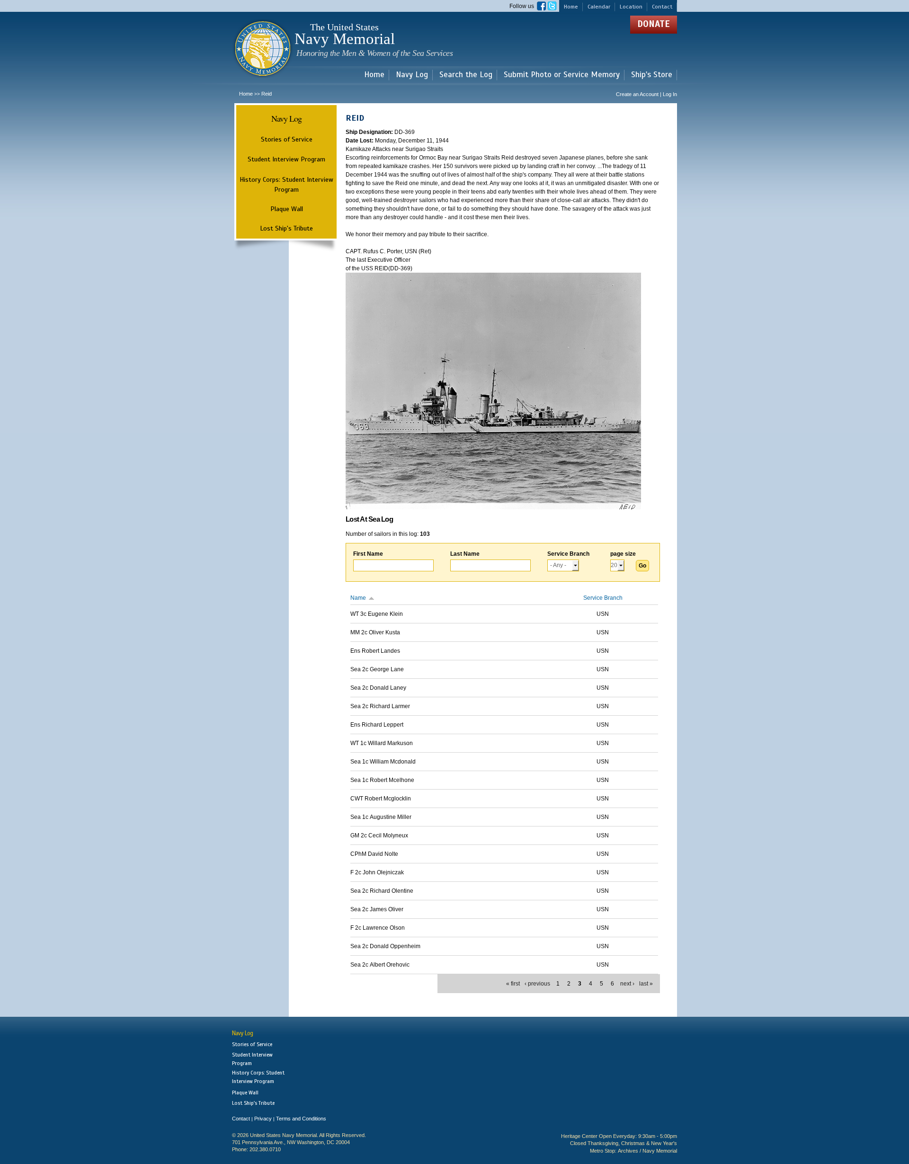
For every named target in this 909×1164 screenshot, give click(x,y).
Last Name (465, 554)
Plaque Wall (286, 208)
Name (358, 598)
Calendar (599, 6)
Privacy (263, 1118)
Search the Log (465, 75)
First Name (368, 554)
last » (646, 983)
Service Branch (568, 554)
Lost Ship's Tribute (286, 228)
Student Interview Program (286, 159)
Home (571, 6)
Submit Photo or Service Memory (562, 75)
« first (513, 983)
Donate (653, 23)
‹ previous (537, 983)
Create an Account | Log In (646, 94)
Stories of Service (286, 139)
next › (627, 983)
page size (623, 554)
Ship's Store (651, 75)
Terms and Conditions (301, 1118)
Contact (662, 6)
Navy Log (412, 75)
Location (631, 6)
